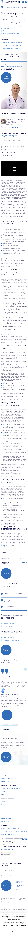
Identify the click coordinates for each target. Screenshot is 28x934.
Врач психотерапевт (6, 778)
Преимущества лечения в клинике (11, 48)
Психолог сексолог (6, 821)
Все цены (6, 573)
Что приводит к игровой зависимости (12, 42)
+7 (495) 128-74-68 (9, 136)
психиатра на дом (6, 545)
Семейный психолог (6, 815)
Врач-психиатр (5, 772)
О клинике (4, 825)
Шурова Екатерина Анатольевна (15, 119)
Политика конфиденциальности (10, 828)
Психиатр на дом (5, 775)
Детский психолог (6, 818)
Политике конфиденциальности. (14, 927)
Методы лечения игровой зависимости (12, 45)
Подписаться (6, 885)
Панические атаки (6, 805)
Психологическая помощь (8, 812)
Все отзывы (7, 715)
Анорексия (4, 791)
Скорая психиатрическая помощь (10, 788)
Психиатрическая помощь (12, 7)
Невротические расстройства (9, 808)
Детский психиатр (6, 781)
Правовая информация (7, 834)
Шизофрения (4, 801)
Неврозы (3, 794)
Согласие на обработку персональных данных (14, 831)
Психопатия (6, 245)
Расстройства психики (7, 798)
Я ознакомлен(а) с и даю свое (20, 885)
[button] (25, 669)
